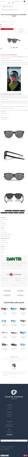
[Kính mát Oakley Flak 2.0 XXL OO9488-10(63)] (14, 333)
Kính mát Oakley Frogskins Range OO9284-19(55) (23, 337)
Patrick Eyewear (2, 446)
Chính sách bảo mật (9, 431)
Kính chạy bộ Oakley (8, 210)
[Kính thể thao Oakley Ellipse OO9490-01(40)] (14, 345)
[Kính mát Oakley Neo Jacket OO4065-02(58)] (14, 321)
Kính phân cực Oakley (4, 212)
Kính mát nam (22, 210)
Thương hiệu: (13, 18)
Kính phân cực (11, 212)
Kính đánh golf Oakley (16, 210)
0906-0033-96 (14, 440)
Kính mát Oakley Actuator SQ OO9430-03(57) (14, 313)
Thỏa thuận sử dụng (9, 432)
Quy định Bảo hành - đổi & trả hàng (9, 426)
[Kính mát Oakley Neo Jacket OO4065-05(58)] (23, 321)
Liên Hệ (9, 423)
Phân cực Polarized (7, 234)
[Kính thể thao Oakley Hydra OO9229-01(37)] (5, 345)
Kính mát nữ (16, 212)
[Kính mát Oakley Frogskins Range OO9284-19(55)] (23, 333)
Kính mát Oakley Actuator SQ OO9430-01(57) (23, 313)
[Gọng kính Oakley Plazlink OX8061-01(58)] (5, 333)
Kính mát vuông (21, 212)
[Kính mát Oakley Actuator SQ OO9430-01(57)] (23, 309)
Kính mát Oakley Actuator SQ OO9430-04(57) (4, 313)
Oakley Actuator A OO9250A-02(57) (10, 54)
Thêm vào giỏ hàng (10, 21)
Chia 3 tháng (21, 31)
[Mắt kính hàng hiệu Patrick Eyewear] (3, 1)
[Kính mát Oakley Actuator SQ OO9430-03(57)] (14, 309)
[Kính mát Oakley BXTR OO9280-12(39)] (23, 345)
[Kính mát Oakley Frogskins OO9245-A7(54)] (5, 321)
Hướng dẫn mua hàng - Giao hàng (9, 424)
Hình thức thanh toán (9, 425)
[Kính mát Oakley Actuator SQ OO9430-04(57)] (5, 309)
